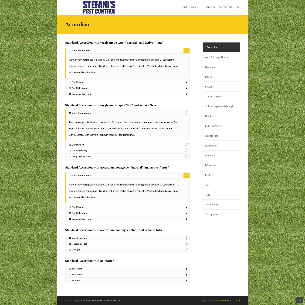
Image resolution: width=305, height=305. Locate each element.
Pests (208, 175)
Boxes (208, 76)
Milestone (210, 165)
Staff (207, 184)
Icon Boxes (211, 145)
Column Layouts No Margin (219, 106)
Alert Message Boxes (216, 57)
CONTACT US (225, 7)
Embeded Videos (213, 125)
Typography (211, 214)
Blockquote (211, 66)
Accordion (212, 47)
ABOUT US (196, 7)
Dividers (209, 116)
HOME (184, 7)
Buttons (209, 86)
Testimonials (211, 204)
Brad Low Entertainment (228, 300)
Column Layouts (213, 96)
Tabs (207, 194)
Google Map (211, 135)
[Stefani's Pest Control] (99, 7)
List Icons (210, 155)
